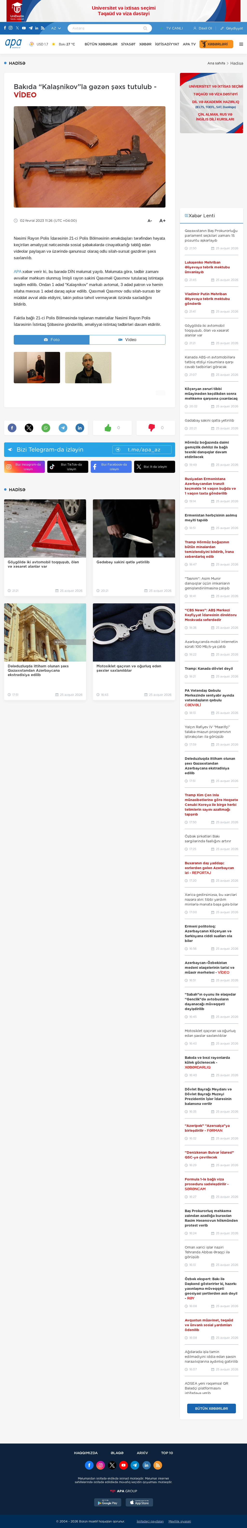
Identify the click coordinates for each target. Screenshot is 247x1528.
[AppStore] (139, 1502)
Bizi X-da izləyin (155, 466)
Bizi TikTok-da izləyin (71, 467)
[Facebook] (5, 28)
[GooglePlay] (108, 1502)
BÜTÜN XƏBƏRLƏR (101, 44)
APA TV (189, 44)
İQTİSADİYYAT (167, 44)
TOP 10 (167, 1453)
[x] (112, 1466)
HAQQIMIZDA (86, 1453)
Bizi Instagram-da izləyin (28, 467)
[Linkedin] (36, 28)
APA (17, 271)
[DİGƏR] (240, 44)
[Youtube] (24, 28)
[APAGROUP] (123, 1491)
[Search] (145, 29)
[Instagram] (11, 28)
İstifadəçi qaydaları (150, 1521)
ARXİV (142, 1453)
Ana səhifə (216, 63)
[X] (17, 28)
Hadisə (236, 63)
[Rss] (42, 28)
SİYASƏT (128, 44)
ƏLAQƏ (117, 1453)
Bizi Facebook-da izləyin (114, 467)
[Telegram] (31, 28)
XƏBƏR (145, 44)
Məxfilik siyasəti (180, 1521)
